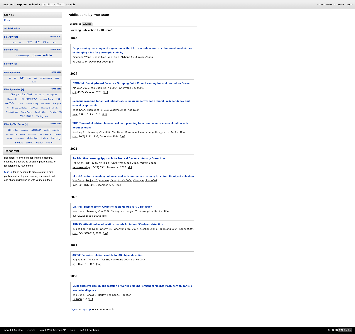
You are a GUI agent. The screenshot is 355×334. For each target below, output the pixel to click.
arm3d (47, 130)
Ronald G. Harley (19, 108)
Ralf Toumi (45, 104)
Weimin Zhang (12, 112)
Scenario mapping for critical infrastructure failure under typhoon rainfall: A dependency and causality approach (131, 103)
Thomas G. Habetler (49, 108)
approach (36, 130)
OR (51, 36)
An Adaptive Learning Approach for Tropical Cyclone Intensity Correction (118, 158)
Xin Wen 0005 (56, 112)
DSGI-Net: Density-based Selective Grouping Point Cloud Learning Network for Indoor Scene (131, 83)
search (70, 4)
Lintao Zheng (32, 104)
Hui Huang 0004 (29, 99)
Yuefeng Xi (78, 131)
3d (9, 129)
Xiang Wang (26, 112)
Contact (18, 329)
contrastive (19, 139)
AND (54, 36)
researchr (8, 4)
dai (35, 78)
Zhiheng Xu (127, 56)
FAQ (81, 329)
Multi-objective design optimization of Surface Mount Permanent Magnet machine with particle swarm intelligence (132, 288)
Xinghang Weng (81, 56)
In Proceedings (22, 56)
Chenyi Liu (39, 95)
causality (32, 134)
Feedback (93, 329)
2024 (45, 42)
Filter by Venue (12, 73)
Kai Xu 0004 (110, 87)
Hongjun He (12, 99)
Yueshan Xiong (148, 228)
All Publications (12, 28)
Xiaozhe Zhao (41, 112)
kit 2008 (77, 299)
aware (22, 134)
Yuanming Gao (107, 180)
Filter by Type (11, 50)
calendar (34, 4)
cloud (9, 139)
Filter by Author (12, 89)
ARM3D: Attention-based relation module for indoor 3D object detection (117, 224)
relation (39, 142)
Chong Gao (52, 95)
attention (56, 130)
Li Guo (20, 104)
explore (22, 4)
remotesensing (46, 78)
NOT (58, 36)
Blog (72, 329)
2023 (37, 42)
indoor (44, 138)
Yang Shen (78, 109)
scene (49, 143)
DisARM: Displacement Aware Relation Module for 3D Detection (112, 206)
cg (10, 78)
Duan (7, 20)
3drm (15, 130)
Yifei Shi (104, 259)
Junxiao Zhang (46, 99)
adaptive (24, 130)
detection (32, 138)
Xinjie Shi (104, 162)
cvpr (29, 78)
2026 (54, 42)
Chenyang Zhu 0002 (21, 94)
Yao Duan (26, 116)
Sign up (349, 4)
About (7, 329)
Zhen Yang (93, 109)
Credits (31, 329)
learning (55, 138)
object (29, 142)
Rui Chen (34, 108)
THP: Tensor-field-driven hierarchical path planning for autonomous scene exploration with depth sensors (130, 125)
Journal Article (42, 55)
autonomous (11, 134)
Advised (87, 24)
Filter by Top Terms (14, 124)
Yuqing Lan (42, 116)
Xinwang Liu (146, 211)
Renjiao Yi (131, 131)
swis (34, 82)
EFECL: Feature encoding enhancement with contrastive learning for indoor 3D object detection (133, 175)
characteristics (45, 134)
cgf (15, 78)
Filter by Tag (10, 64)
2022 (29, 42)
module (19, 142)
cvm (22, 77)
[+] (22, 89)
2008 (14, 42)
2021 (21, 42)
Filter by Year (11, 37)
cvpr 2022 (78, 215)
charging (57, 134)
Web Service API (57, 329)
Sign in (340, 4)
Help (41, 329)
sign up (86, 309)
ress (57, 78)
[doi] (111, 61)
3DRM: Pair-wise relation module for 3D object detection (107, 255)
